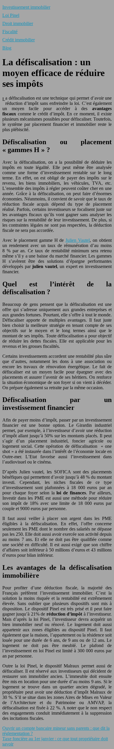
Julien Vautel (77, 240)
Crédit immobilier (18, 39)
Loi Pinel (10, 15)
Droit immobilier (17, 23)
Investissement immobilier (26, 7)
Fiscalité (10, 31)
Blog (6, 47)
